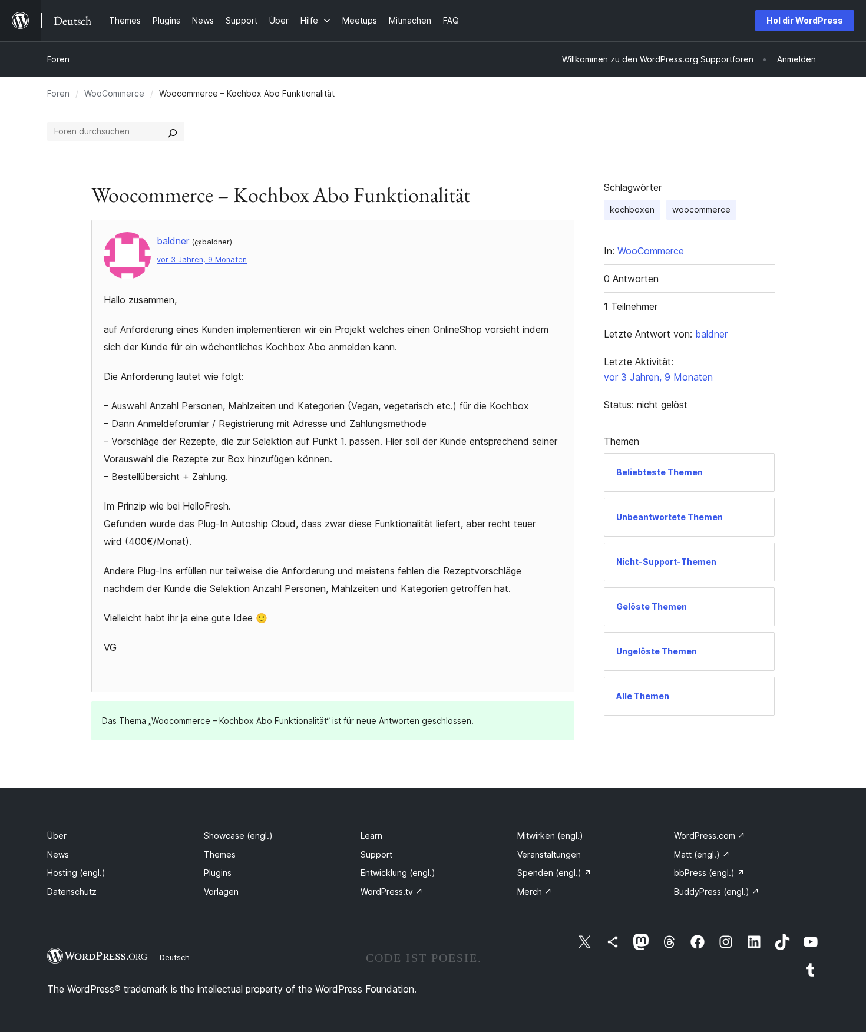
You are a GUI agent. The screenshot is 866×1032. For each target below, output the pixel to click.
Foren (58, 59)
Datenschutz (72, 892)
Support (376, 854)
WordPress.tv (392, 892)
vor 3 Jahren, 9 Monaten (202, 259)
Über (57, 836)
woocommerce (701, 209)
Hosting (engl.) (76, 873)
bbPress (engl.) (709, 873)
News (58, 854)
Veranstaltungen (549, 854)
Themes (220, 854)
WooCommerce (114, 93)
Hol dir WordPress (804, 20)
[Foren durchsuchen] (172, 131)
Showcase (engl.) (238, 836)
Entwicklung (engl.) (398, 873)
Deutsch (175, 957)
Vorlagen (221, 892)
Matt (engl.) (702, 854)
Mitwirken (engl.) (550, 836)
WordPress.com (709, 836)
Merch (534, 892)
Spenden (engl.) (554, 873)
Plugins (218, 873)
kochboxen (632, 209)
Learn (371, 836)
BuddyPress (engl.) (716, 892)
